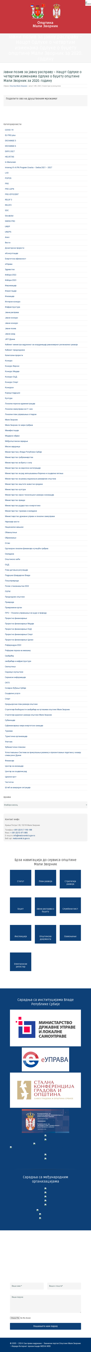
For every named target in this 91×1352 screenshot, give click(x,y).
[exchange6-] (45, 1218)
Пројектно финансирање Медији (19, 624)
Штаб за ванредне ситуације (17, 787)
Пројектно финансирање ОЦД (18, 629)
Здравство (10, 269)
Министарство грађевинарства (19, 457)
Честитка (9, 782)
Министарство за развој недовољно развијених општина (30, 479)
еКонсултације (11, 253)
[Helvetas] (45, 1192)
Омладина (9, 554)
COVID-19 (9, 130)
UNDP (7, 226)
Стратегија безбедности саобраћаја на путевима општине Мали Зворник (37, 709)
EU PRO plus (10, 135)
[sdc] (45, 1200)
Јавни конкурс (11, 318)
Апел (7, 237)
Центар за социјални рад (16, 771)
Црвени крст (10, 777)
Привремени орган (13, 607)
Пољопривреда (12, 581)
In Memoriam (10, 162)
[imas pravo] (45, 1143)
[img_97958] (45, 1135)
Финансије (9, 761)
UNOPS (8, 232)
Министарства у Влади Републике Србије (23, 452)
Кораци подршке (12, 393)
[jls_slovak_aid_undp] (45, 1196)
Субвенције (10, 720)
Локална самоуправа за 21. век (19, 409)
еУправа (8, 264)
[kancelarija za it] (45, 1110)
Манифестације (12, 430)
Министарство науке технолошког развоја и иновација (29, 495)
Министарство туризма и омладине (21, 511)
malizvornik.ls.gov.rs (21, 838)
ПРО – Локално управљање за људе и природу (26, 613)
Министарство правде (15, 500)
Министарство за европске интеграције (23, 468)
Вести (7, 242)
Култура (8, 398)
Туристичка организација (16, 736)
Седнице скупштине (14, 672)
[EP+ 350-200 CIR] (45, 1214)
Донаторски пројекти (14, 248)
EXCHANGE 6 (10, 146)
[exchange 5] (45, 1188)
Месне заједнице (12, 446)
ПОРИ (7, 591)
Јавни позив (10, 328)
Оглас (7, 543)
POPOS (8, 178)
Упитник (8, 742)
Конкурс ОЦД (11, 377)
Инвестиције (10, 291)
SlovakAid (9, 216)
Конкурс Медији (12, 371)
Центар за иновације (14, 766)
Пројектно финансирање (16, 618)
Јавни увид (10, 334)
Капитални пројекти (14, 355)
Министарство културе (15, 489)
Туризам (9, 731)
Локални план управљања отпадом (20, 414)
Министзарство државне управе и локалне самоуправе (30, 516)
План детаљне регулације (16, 570)
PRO (7, 183)
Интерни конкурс (12, 302)
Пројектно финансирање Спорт (19, 634)
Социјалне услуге (12, 693)
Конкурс (8, 361)
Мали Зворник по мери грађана (19, 425)
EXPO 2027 (10, 151)
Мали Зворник (11, 420)
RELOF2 (8, 205)
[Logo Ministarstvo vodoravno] (45, 1010)
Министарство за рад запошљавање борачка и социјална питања (34, 473)
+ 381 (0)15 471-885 (19, 833)
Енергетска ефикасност (15, 259)
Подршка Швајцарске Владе (17, 575)
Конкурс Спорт (11, 382)
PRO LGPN (9, 189)
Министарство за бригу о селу (18, 463)
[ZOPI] (45, 1154)
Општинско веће (12, 559)
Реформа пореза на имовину (18, 650)
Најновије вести (12, 522)
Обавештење (11, 532)
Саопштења (10, 666)
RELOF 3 (8, 200)
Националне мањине (14, 527)
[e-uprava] (45, 1048)
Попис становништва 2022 (17, 586)
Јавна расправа (12, 312)
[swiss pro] (45, 1205)
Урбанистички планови (15, 747)
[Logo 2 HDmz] (45, 1147)
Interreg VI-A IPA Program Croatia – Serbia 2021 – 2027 (28, 167)
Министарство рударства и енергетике (22, 505)
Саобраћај (9, 656)
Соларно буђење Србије (15, 688)
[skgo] (45, 1073)
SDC (7, 210)
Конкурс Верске (12, 366)
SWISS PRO (10, 221)
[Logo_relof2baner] (45, 1210)
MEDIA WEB (45, 1346)
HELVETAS (9, 157)
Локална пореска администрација (20, 403)
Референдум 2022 (13, 645)
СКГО (7, 683)
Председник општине (15, 597)
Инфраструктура (12, 307)
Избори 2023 (10, 280)
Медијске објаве (12, 436)
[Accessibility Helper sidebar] (88, 3)
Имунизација (10, 285)
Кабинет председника (15, 350)
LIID (7, 173)
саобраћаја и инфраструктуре (18, 661)
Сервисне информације (15, 677)
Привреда (9, 602)
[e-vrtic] (45, 1139)
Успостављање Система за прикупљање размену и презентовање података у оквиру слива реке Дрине (43, 753)
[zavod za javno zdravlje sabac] (45, 1158)
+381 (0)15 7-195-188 (22, 830)
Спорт (7, 699)
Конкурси (9, 387)
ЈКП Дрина (10, 339)
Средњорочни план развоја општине (21, 704)
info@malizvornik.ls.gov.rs (24, 835)
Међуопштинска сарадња (16, 441)
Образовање (10, 538)
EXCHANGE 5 (10, 141)
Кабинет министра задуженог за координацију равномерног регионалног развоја (41, 344)
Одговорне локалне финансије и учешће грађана (26, 548)
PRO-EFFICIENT (12, 194)
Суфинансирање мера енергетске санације (24, 725)
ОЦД (7, 564)
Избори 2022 (10, 275)
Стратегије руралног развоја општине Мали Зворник (28, 715)
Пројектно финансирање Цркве (19, 640)
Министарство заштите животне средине (24, 484)
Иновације (9, 296)
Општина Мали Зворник (18, 86)
